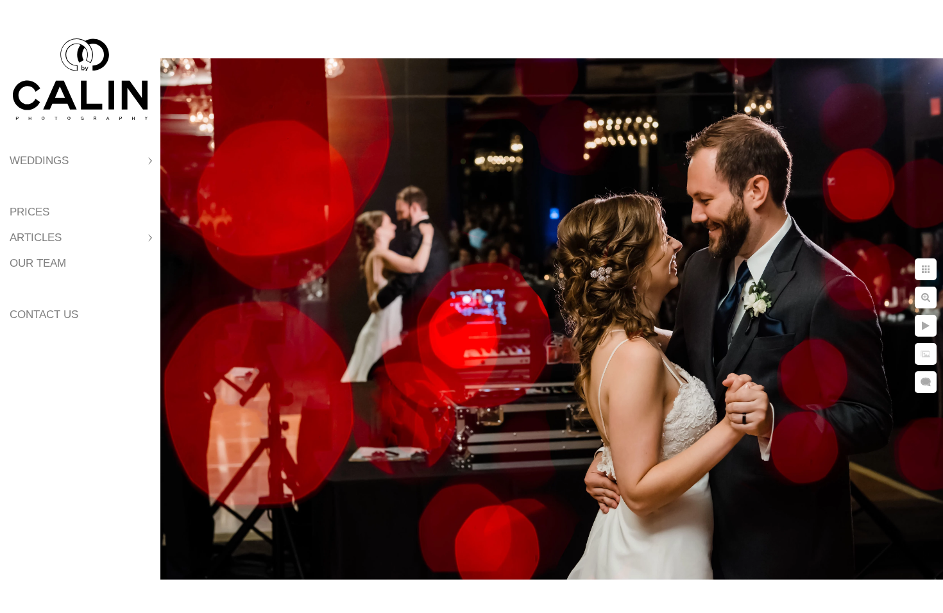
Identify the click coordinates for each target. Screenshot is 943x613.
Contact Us (44, 314)
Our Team (38, 263)
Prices (29, 212)
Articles (36, 237)
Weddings (39, 161)
